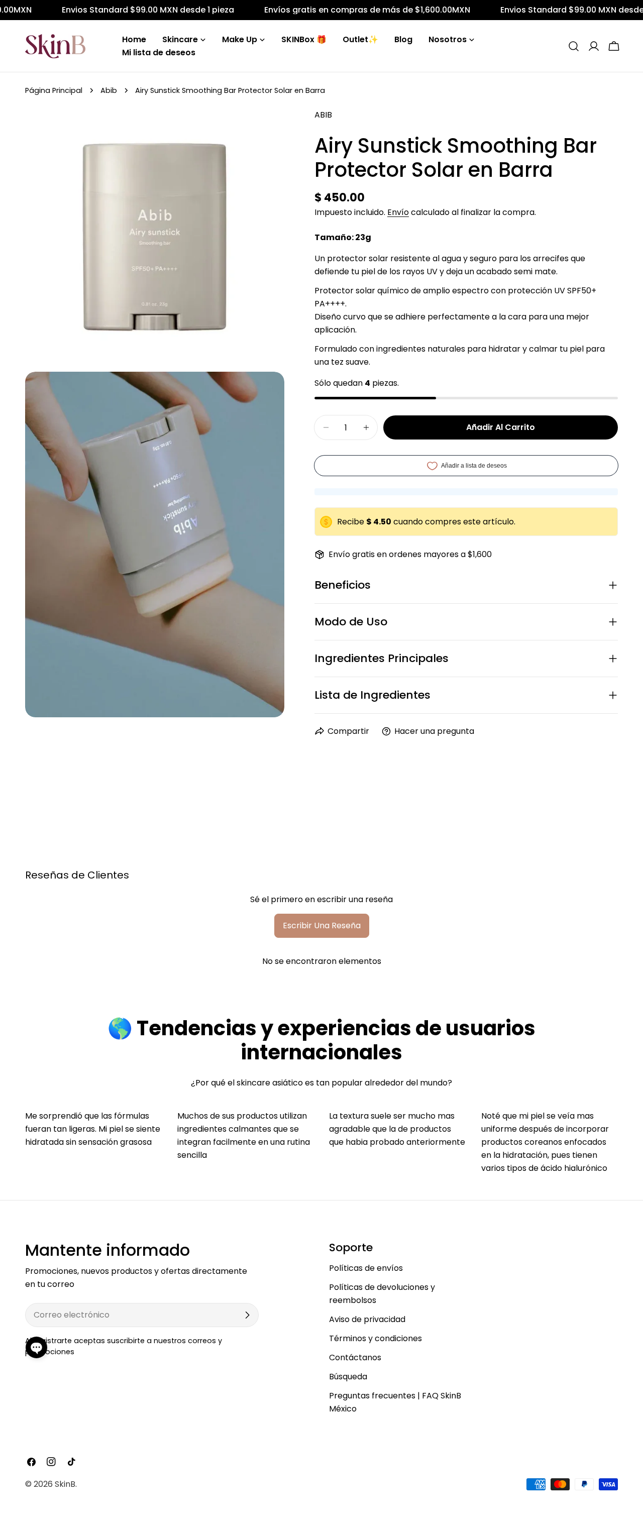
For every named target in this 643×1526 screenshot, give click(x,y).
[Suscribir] (247, 1315)
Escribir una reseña (322, 925)
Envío (398, 212)
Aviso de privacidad (367, 1319)
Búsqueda (348, 1376)
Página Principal (53, 90)
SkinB (65, 1484)
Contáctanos (355, 1357)
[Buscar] (574, 46)
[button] (36, 1347)
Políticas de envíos (366, 1268)
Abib (108, 90)
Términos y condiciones (375, 1338)
